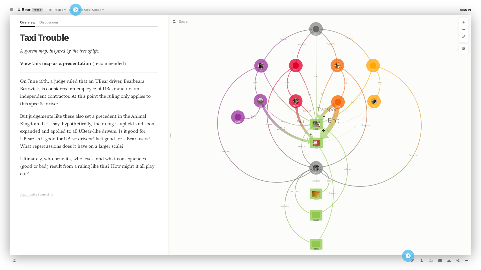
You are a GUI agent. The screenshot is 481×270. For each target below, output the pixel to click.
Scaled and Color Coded (85, 10)
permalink (46, 194)
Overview (27, 22)
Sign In (465, 10)
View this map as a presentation (55, 63)
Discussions (49, 22)
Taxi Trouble (55, 10)
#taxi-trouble (28, 194)
